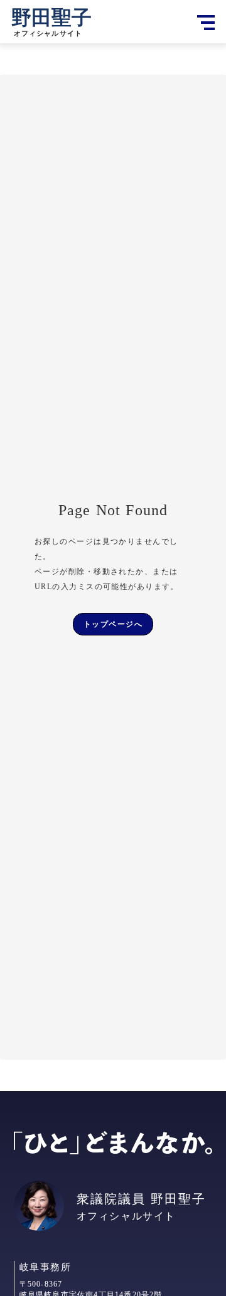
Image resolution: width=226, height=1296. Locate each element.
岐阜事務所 (45, 1267)
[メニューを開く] (206, 22)
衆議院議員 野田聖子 (141, 1199)
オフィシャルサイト (126, 1216)
